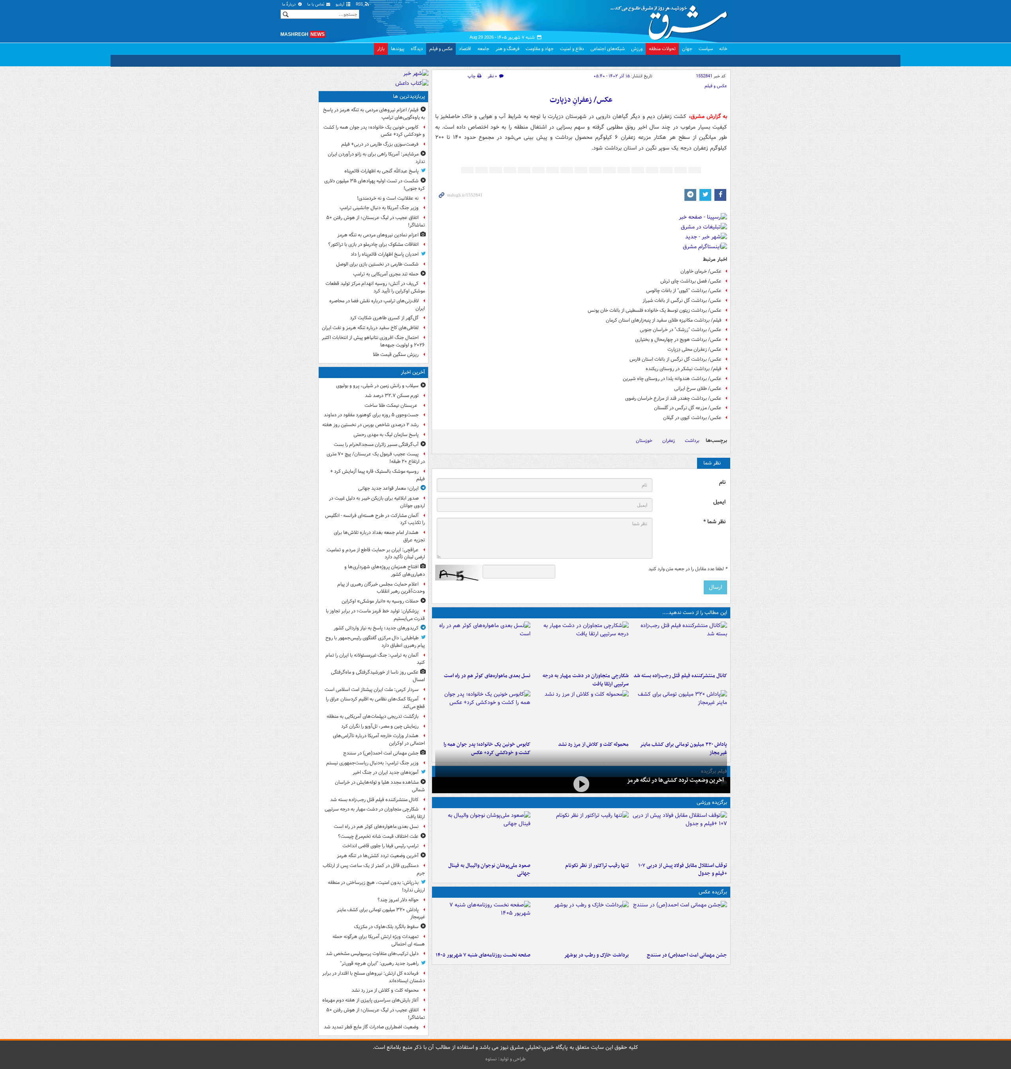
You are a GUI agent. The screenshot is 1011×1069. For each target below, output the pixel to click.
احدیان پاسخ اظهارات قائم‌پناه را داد (385, 254)
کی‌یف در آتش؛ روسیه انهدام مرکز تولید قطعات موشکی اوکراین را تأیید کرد (375, 287)
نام (722, 482)
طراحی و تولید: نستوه (505, 1059)
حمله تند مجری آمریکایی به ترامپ (386, 274)
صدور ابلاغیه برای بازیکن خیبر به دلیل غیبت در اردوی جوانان (377, 501)
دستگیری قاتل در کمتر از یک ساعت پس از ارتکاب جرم (374, 869)
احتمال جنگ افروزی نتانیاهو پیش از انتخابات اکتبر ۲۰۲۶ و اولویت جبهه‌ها (373, 341)
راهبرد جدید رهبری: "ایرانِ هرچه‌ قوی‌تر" (379, 963)
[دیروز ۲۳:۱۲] (679, 835)
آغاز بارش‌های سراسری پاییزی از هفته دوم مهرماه (370, 1000)
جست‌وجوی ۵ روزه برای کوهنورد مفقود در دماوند (371, 415)
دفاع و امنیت (572, 48)
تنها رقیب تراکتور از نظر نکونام (597, 865)
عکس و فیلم (441, 48)
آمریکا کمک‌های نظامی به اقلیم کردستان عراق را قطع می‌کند (375, 702)
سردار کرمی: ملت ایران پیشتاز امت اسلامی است (372, 689)
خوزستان (644, 440)
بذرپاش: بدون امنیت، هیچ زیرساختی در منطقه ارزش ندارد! (376, 886)
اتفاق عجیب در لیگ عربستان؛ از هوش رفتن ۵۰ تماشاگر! (375, 221)
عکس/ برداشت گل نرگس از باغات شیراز (682, 300)
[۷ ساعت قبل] (482, 924)
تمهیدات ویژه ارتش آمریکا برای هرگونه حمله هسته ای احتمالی (379, 940)
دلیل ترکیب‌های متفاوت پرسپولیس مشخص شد (372, 953)
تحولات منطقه (662, 48)
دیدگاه (417, 48)
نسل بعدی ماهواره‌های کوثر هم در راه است (487, 675)
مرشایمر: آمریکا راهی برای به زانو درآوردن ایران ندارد (376, 157)
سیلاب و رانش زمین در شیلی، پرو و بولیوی (377, 385)
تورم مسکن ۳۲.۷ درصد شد (392, 395)
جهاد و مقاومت (540, 48)
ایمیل (719, 502)
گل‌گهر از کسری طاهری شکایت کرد (384, 318)
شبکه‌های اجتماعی (607, 48)
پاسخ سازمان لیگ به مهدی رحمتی (386, 434)
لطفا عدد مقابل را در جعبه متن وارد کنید (687, 569)
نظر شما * (714, 522)
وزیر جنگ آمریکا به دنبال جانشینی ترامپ (379, 208)
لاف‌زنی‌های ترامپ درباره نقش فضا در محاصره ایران (377, 304)
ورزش (637, 48)
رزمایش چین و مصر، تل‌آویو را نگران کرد (380, 726)
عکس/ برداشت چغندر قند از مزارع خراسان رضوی (673, 398)
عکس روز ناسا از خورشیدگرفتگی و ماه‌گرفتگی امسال (378, 675)
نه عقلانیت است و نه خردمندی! (388, 198)
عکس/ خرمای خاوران (701, 271)
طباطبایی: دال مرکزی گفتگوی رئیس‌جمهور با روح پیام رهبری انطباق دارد (375, 641)
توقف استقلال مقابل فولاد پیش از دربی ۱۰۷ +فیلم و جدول (682, 869)
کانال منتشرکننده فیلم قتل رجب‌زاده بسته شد (680, 675)
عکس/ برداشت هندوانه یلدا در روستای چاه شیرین (672, 378)
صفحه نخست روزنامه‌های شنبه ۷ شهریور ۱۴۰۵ (483, 955)
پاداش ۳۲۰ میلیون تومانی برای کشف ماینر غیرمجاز (381, 913)
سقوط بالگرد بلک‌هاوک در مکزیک (386, 926)
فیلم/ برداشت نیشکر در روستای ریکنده (684, 369)
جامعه (483, 48)
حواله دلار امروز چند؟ (398, 900)
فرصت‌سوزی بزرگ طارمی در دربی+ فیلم (380, 144)
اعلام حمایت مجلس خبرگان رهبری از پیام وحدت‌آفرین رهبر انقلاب (381, 587)
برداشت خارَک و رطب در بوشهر (596, 955)
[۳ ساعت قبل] (679, 645)
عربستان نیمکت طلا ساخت (392, 405)
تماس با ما (316, 4)
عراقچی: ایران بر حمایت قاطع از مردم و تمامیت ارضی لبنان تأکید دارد (376, 553)
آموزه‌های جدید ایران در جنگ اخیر (386, 772)
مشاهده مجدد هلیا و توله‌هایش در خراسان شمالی (380, 786)
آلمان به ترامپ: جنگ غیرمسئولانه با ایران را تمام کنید (375, 659)
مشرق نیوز (671, 19)
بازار (381, 48)
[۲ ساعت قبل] (679, 924)
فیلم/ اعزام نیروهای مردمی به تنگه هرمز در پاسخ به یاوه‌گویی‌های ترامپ (374, 113)
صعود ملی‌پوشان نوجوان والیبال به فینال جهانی (489, 869)
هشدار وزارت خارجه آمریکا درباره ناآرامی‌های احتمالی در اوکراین (379, 739)
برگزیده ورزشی (712, 802)
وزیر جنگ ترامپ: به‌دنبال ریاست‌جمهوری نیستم (372, 763)
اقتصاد (465, 48)
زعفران (668, 440)
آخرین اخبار (413, 372)
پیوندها (397, 48)
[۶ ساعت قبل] (482, 714)
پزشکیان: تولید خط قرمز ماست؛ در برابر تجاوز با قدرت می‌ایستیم (375, 614)
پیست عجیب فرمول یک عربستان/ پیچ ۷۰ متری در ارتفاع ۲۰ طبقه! (376, 457)
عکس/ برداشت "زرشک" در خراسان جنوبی (681, 329)
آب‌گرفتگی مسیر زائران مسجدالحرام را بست (376, 444)
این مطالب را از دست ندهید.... (694, 612)
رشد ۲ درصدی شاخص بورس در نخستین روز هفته (370, 425)
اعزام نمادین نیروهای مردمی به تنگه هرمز (378, 235)
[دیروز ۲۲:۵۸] (581, 835)
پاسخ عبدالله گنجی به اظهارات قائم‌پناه (381, 171)
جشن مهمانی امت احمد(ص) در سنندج (687, 955)
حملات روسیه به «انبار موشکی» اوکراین (380, 601)
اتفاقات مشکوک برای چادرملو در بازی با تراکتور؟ (373, 244)
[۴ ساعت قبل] (679, 714)
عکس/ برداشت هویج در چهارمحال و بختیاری (678, 339)
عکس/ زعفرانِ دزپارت (581, 100)
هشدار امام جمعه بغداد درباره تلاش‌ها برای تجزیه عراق (379, 536)
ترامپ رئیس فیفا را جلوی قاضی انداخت (380, 846)
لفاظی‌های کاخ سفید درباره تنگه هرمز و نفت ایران (370, 327)
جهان (687, 48)
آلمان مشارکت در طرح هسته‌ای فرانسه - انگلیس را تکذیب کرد (375, 519)
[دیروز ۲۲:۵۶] (482, 835)
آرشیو (341, 4)
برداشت (692, 440)
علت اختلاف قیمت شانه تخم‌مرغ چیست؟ (378, 836)
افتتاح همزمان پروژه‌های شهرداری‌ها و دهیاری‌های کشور (384, 570)
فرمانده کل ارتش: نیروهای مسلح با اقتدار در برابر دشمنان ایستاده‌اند (373, 977)
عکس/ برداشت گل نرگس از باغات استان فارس (676, 359)
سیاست (706, 48)
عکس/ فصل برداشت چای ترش (691, 281)
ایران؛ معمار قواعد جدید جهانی (388, 488)
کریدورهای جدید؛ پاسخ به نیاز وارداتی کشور (376, 628)
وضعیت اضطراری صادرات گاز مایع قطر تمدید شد (371, 1027)
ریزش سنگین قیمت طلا (396, 354)
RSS (360, 4)
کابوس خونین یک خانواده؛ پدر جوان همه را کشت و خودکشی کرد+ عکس (374, 131)
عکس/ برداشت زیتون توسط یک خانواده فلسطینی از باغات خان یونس (655, 310)
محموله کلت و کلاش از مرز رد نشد (593, 744)
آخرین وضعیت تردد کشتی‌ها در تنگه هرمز (675, 780)
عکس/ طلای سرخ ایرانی (698, 388)
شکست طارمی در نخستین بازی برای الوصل (377, 264)
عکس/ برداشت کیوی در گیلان (692, 417)
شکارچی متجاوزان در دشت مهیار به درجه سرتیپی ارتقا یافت (586, 680)
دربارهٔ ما (289, 4)
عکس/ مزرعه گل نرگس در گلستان (688, 408)
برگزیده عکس (713, 892)
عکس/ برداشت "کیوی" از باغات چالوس (684, 290)
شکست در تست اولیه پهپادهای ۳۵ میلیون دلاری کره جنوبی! (374, 184)
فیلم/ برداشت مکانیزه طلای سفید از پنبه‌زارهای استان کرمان (664, 320)
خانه (723, 48)
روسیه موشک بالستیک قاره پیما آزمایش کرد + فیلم (377, 475)
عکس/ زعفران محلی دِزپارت (694, 349)
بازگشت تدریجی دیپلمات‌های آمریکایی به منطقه (373, 716)
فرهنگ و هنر (507, 48)
